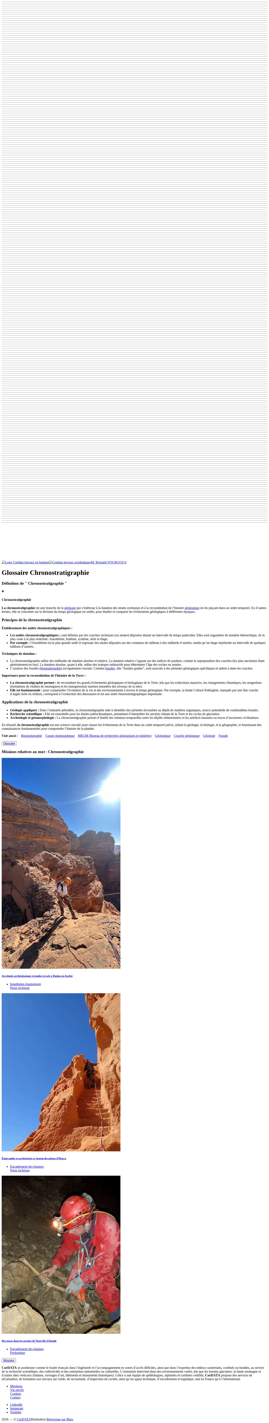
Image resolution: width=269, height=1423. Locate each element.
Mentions (16, 1386)
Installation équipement (25, 984)
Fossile (223, 736)
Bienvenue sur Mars (59, 1419)
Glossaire (9, 743)
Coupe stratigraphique (60, 736)
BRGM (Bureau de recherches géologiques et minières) (115, 736)
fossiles (110, 668)
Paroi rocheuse (20, 988)
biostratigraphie (51, 668)
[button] (134, 542)
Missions (8, 1360)
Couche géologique (187, 736)
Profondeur (17, 1353)
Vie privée (17, 1390)
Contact (15, 1397)
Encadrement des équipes (27, 1166)
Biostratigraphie (31, 736)
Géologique (162, 736)
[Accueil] (46, 562)
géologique (192, 608)
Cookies (15, 1393)
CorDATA (24, 1419)
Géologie (209, 736)
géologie (70, 608)
